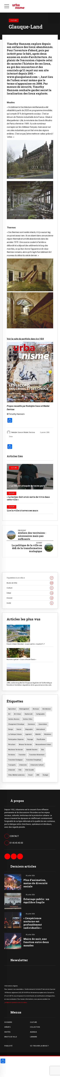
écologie (45, 775)
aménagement (24, 709)
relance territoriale (25, 744)
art (9, 714)
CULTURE (33, 1022)
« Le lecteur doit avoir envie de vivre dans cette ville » (28, 498)
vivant (30, 775)
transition (22, 755)
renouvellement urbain (43, 744)
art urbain (17, 714)
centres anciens (13, 719)
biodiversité (28, 714)
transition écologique (15, 760)
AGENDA (33, 1032)
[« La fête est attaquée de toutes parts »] (30, 477)
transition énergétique (33, 760)
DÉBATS (7, 1027)
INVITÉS (7, 1032)
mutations (47, 734)
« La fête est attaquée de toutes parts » (28, 485)
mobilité (38, 734)
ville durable (29, 770)
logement (28, 734)
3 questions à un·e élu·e (29, 578)
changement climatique (16, 724)
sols (42, 750)
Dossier (29, 598)
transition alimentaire (36, 755)
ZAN (37, 775)
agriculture (12, 709)
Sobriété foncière (31, 750)
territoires (11, 755)
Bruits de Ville (30, 583)
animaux (36, 709)
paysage (30, 739)
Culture (14, 20)
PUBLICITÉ (8, 1046)
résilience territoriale (15, 750)
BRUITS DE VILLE (10, 1037)
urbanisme (23, 765)
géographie (29, 729)
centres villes (27, 719)
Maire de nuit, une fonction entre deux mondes (36, 942)
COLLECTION (35, 1027)
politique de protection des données (15, 1002)
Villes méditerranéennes (16, 775)
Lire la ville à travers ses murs (22, 510)
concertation (43, 724)
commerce (31, 724)
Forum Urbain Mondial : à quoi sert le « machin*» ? (26, 644)
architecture (47, 709)
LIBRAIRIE (33, 1037)
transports (12, 765)
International (40, 729)
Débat (30, 593)
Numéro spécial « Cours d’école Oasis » (21, 659)
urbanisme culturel (37, 765)
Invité (29, 603)
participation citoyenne (16, 739)
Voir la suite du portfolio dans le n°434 (25, 339)
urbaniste (11, 770)
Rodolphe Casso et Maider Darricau (23, 432)
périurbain (11, 744)
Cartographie (40, 714)
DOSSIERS (8, 1022)
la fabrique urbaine (15, 734)
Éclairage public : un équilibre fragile (36, 900)
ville (19, 770)
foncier (19, 729)
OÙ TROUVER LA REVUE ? (39, 1046)
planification (41, 739)
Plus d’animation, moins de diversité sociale (35, 883)
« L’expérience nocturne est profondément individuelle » (32, 922)
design (10, 729)
